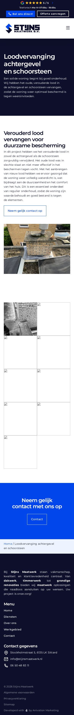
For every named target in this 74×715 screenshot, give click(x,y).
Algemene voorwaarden (19, 692)
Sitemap (9, 704)
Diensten (10, 616)
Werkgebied (12, 629)
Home (8, 543)
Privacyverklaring (15, 698)
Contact (9, 635)
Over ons (10, 623)
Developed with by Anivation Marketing (31, 710)
